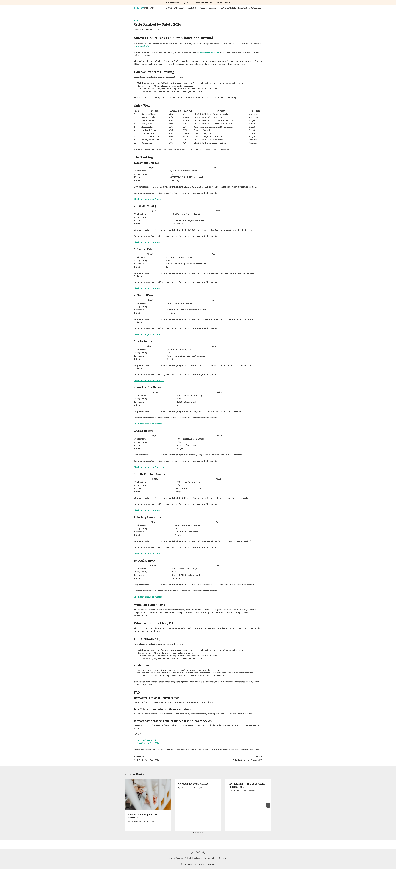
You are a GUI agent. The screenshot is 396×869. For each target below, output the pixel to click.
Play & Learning (228, 8)
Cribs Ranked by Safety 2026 (193, 783)
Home (169, 8)
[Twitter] (198, 852)
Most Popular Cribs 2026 (148, 743)
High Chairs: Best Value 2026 (146, 758)
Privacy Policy (210, 858)
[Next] (268, 805)
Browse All (255, 8)
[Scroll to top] (391, 866)
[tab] (193, 832)
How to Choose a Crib (146, 740)
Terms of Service (175, 858)
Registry (242, 8)
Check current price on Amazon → (149, 199)
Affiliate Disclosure (193, 858)
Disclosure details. (141, 46)
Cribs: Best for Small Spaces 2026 (247, 758)
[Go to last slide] (128, 805)
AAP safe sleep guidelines (208, 52)
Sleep (136, 20)
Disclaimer (223, 858)
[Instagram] (203, 852)
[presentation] (148, 794)
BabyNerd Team (142, 29)
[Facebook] (192, 852)
